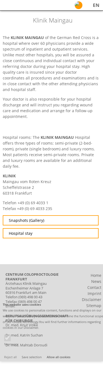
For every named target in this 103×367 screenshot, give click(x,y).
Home (96, 275)
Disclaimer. (31, 327)
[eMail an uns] (78, 5)
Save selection (32, 357)
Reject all (10, 357)
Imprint (94, 293)
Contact (94, 287)
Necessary (11, 344)
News (96, 281)
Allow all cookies (58, 357)
